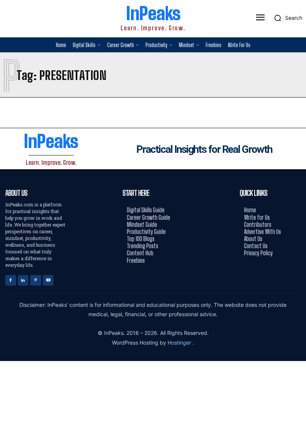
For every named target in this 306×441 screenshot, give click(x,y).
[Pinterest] (35, 280)
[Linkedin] (23, 280)
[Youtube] (48, 280)
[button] (286, 17)
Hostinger (180, 342)
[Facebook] (10, 280)
